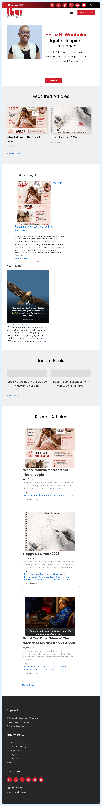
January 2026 (17, 746)
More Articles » (13, 153)
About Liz (54, 81)
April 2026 (15, 742)
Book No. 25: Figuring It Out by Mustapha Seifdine (27, 383)
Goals (46, 669)
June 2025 (15, 758)
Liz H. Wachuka (31, 718)
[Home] (14, 12)
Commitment (39, 495)
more (44, 341)
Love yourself (55, 579)
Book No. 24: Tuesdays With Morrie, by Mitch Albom (71, 383)
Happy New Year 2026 (64, 137)
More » (10, 762)
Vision (53, 669)
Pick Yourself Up (41, 579)
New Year (28, 574)
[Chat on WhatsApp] (52, 5)
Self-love (66, 579)
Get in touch (86, 12)
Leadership (51, 495)
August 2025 (16, 750)
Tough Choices (57, 577)
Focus (40, 669)
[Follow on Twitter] (58, 5)
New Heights (55, 574)
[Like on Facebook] (64, 5)
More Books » (13, 395)
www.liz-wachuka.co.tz (17, 792)
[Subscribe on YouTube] (83, 5)
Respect (28, 495)
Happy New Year (41, 574)
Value (70, 495)
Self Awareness (42, 577)
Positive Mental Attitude (46, 666)
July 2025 (15, 754)
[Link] (77, 5)
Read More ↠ (21, 258)
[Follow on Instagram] (71, 5)
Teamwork (62, 495)
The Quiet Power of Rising (18, 324)
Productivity (29, 666)
